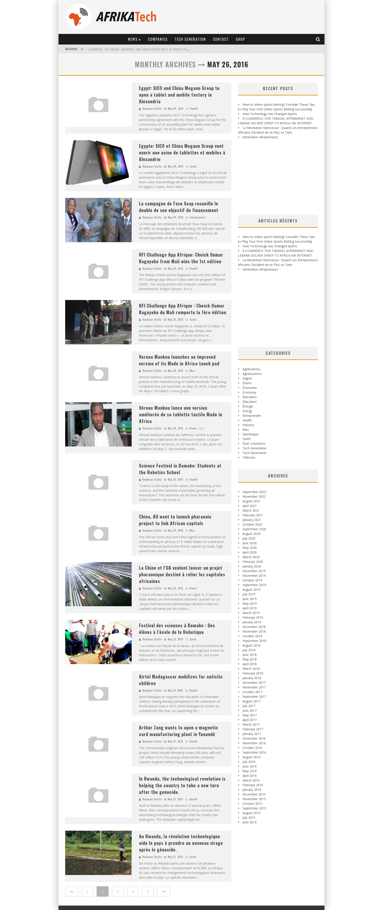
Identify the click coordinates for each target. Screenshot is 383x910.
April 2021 (249, 506)
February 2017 (252, 729)
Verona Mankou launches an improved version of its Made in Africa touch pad (179, 360)
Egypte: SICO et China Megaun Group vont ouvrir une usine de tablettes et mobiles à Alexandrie (182, 152)
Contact (221, 39)
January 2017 (251, 734)
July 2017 (248, 706)
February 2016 (252, 785)
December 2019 (254, 571)
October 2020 (252, 524)
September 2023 (254, 492)
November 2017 (254, 687)
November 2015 (254, 799)
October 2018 (252, 636)
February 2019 (252, 617)
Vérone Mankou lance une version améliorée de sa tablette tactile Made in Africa (180, 414)
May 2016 (249, 771)
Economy (249, 392)
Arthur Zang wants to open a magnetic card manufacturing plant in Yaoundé (178, 730)
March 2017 (251, 724)
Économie (249, 388)
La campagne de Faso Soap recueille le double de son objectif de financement (178, 206)
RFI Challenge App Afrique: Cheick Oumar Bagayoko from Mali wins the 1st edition (181, 258)
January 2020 (251, 566)
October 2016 (252, 748)
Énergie (247, 406)
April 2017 (249, 720)
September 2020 (254, 529)
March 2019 (251, 613)
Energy (247, 411)
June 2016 (249, 766)
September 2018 (254, 641)
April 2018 (249, 664)
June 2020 (249, 543)
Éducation (249, 397)
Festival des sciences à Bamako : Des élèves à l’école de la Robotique (177, 628)
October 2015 (252, 803)
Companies (158, 39)
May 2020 (249, 548)
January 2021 (251, 520)
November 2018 (254, 631)
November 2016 (254, 743)
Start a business (253, 443)
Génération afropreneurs (260, 137)
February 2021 (252, 515)
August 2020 (251, 534)
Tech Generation (190, 39)
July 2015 (248, 817)
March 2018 (251, 668)
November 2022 (254, 496)
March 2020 (251, 557)
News (133, 39)
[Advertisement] (278, 177)
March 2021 (251, 510)
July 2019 (248, 594)
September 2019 (254, 585)
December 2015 (254, 794)
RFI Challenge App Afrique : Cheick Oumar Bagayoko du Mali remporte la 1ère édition (182, 309)
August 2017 (251, 701)
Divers (193, 428)
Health (194, 108)
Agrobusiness (252, 374)
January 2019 (251, 622)
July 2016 (248, 762)
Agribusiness (251, 369)
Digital (247, 378)
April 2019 (249, 608)
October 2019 (252, 580)
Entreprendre (197, 217)
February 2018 (252, 673)
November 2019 (254, 575)
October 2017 (252, 692)
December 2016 (254, 738)
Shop (240, 39)
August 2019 (251, 589)
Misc (192, 370)
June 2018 (249, 655)
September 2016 (254, 752)
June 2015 (249, 822)
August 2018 (251, 645)
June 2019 (249, 599)
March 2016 (251, 780)
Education (249, 401)
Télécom (248, 457)
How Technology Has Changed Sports (269, 114)
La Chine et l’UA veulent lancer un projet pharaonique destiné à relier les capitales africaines (182, 574)
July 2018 (248, 650)
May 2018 (249, 659)
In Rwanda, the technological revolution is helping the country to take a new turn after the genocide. (182, 785)
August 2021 (251, 501)
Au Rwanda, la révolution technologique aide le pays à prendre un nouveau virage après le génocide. (181, 843)
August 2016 (251, 757)
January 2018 (251, 678)
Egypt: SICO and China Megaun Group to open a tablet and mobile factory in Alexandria (179, 95)
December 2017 (254, 682)
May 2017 (249, 715)
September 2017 (254, 696)
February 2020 (252, 561)
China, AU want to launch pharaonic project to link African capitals (175, 519)
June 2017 (249, 710)
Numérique (250, 434)
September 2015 (254, 808)
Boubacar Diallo (152, 108)
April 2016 (249, 776)
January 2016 (251, 789)
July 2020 (248, 538)
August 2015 (251, 813)
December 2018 (254, 627)
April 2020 (249, 552)
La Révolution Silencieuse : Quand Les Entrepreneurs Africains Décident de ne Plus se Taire (147, 49)
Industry (248, 425)
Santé (193, 166)
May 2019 (249, 603)
